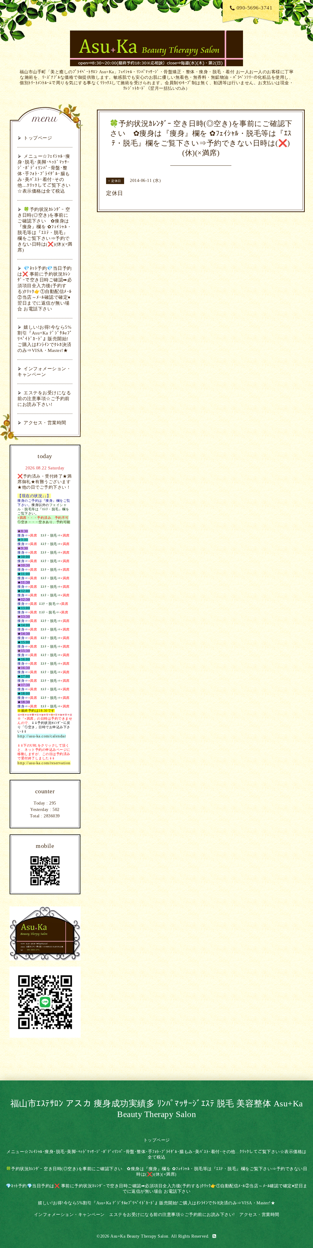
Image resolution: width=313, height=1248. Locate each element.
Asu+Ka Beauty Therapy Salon (139, 1236)
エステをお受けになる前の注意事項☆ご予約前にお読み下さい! (44, 398)
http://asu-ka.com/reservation (44, 763)
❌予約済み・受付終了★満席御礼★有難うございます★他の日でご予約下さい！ (44, 482)
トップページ (38, 138)
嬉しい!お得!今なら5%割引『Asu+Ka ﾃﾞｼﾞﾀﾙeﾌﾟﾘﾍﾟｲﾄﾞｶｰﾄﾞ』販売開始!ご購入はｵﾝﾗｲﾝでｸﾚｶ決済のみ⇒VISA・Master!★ (44, 339)
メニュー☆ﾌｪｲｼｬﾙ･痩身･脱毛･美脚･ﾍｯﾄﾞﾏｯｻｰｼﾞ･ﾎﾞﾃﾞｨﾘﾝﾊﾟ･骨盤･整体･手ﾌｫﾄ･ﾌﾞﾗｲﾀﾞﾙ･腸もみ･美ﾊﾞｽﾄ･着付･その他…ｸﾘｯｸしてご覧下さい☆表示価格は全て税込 (44, 174)
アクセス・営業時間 (45, 422)
